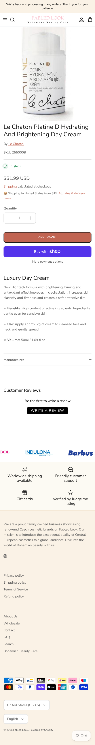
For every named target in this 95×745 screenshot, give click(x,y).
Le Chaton (16, 144)
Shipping (10, 186)
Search (9, 644)
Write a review (47, 410)
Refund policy (14, 596)
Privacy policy (14, 575)
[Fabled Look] (47, 19)
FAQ (7, 637)
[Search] (14, 20)
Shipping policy (15, 582)
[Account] (80, 20)
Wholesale (12, 623)
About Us (10, 616)
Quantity (10, 208)
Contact (9, 630)
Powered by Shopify (41, 730)
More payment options (47, 262)
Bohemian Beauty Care (21, 651)
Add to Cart (47, 237)
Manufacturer (14, 360)
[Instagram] (5, 556)
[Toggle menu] (5, 20)
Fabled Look (20, 730)
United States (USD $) (23, 705)
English (12, 719)
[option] (47, 74)
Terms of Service (16, 589)
